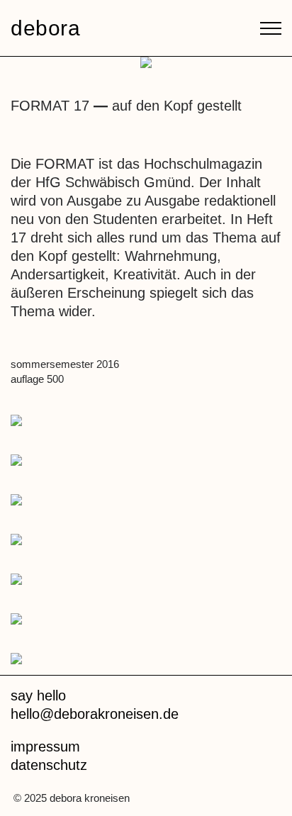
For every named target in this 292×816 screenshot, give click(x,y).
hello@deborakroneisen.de (95, 714)
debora (45, 28)
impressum (45, 746)
